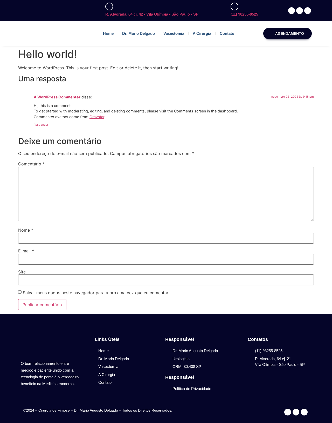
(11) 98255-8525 (244, 14)
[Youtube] (304, 412)
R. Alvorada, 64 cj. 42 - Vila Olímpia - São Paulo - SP (151, 14)
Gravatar (96, 117)
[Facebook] (287, 412)
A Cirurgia (202, 33)
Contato (227, 33)
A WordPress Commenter (57, 97)
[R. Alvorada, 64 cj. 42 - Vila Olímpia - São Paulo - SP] (109, 6)
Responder (41, 124)
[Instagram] (296, 412)
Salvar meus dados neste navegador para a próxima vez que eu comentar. (96, 293)
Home (108, 33)
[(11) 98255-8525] (234, 6)
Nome (25, 230)
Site (22, 272)
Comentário (31, 164)
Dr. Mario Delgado (138, 33)
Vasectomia (173, 33)
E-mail (26, 251)
